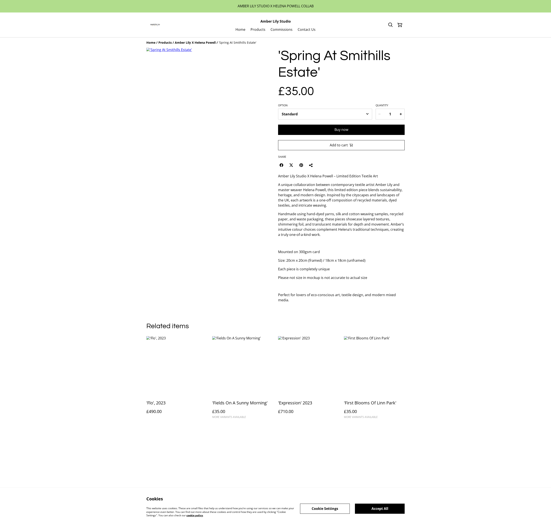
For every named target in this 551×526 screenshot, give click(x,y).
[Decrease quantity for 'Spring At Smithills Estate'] (379, 114)
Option (283, 105)
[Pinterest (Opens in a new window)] (301, 165)
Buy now (341, 129)
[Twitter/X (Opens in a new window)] (291, 165)
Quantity (382, 105)
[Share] (311, 165)
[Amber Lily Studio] (154, 25)
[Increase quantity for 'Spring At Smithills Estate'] (401, 114)
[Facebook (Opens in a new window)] (281, 165)
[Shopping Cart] (400, 25)
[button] (155, 187)
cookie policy (194, 515)
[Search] (390, 25)
